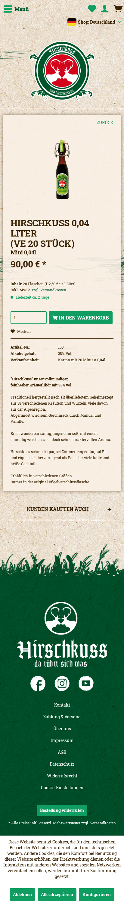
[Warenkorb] (118, 9)
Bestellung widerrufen (62, 810)
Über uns (62, 728)
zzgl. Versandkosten (49, 289)
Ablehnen (22, 894)
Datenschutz (62, 764)
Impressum (62, 740)
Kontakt (62, 705)
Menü (21, 8)
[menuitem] (16, 9)
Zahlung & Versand (62, 717)
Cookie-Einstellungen (62, 787)
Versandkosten (103, 822)
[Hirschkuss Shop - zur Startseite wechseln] (62, 71)
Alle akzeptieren (57, 894)
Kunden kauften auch (58, 509)
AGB (62, 752)
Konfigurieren (96, 894)
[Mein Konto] (104, 9)
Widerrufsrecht (62, 776)
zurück (105, 122)
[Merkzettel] (91, 9)
